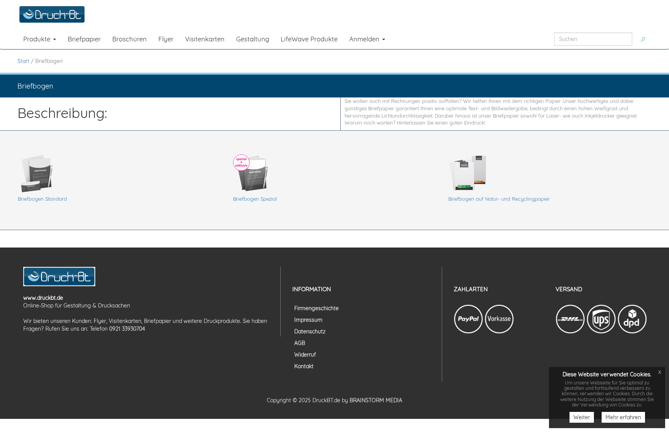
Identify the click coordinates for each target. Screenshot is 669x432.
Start (23, 61)
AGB (299, 343)
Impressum (308, 319)
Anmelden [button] (365, 39)
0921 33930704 (127, 328)
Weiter (581, 417)
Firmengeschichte (316, 308)
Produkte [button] (37, 39)
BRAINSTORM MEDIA (376, 400)
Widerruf (305, 354)
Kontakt (304, 366)
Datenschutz (310, 331)
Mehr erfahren (623, 417)
